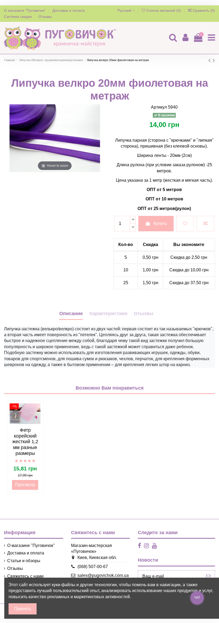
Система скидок (18, 16)
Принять (22, 608)
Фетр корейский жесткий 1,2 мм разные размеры (25, 441)
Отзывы (45, 16)
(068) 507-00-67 (92, 566)
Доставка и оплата (69, 10)
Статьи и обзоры (23, 560)
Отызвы (143, 313)
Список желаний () (163, 10)
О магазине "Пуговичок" (25, 10)
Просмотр (25, 484)
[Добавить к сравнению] (205, 223)
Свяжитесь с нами (25, 576)
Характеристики (108, 313)
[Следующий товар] (214, 60)
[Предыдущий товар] (210, 60)
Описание (71, 313)
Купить (160, 223)
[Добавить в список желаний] (185, 223)
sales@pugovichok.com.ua (103, 575)
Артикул (159, 107)
